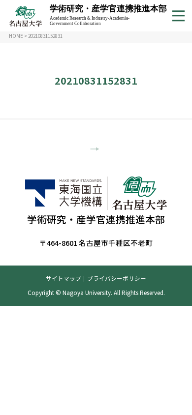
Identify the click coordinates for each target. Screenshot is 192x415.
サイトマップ (63, 278)
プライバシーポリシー (116, 278)
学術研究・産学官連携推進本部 (108, 15)
